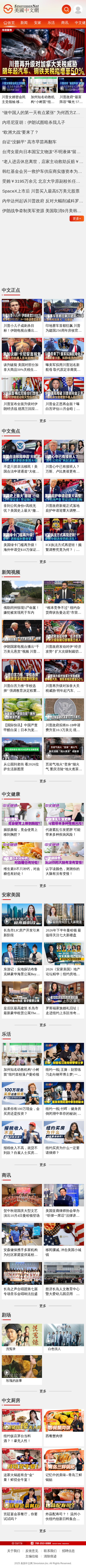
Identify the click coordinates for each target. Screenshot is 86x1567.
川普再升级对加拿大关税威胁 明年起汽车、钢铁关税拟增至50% (63, 688)
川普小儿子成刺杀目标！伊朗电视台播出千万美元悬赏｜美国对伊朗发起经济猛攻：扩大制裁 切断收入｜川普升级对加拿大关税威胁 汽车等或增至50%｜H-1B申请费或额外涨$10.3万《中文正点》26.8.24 (21, 328)
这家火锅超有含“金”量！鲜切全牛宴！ (19, 1477)
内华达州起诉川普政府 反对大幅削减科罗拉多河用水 (43, 201)
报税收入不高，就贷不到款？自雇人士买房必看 (21, 1150)
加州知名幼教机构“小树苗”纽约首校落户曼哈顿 (43, 99)
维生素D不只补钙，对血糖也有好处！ (22, 871)
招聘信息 (68, 1551)
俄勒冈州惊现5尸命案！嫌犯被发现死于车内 (21, 610)
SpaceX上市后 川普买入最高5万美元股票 (41, 191)
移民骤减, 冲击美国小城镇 (63, 1252)
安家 (37, 22)
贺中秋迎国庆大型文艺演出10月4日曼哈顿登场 (22, 1213)
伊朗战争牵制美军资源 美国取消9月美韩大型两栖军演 (43, 210)
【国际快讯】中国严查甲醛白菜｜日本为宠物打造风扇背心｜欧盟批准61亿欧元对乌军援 (21, 727)
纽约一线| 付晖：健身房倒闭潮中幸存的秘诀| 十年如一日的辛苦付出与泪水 (63, 1111)
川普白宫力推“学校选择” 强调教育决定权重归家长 (22, 688)
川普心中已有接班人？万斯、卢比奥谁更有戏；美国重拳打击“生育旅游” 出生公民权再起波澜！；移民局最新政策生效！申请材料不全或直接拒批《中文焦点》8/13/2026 (64, 469)
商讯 (64, 22)
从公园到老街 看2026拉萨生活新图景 (21, 766)
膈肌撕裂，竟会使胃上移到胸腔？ (21, 832)
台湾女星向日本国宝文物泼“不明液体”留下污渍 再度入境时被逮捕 (43, 151)
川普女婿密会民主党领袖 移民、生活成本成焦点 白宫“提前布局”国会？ (14, 99)
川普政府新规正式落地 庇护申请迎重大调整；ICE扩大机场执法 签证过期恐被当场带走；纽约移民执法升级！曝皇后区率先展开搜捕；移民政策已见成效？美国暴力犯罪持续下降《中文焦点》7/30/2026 (63, 508)
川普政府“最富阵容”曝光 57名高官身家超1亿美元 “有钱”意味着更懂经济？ (72, 99)
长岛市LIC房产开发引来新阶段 (22, 932)
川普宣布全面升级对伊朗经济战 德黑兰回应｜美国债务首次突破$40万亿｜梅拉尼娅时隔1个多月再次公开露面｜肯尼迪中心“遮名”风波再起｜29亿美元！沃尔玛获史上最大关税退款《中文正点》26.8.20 (22, 406)
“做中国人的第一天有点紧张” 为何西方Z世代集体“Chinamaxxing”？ (43, 112)
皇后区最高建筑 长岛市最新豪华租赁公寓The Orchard (21, 1010)
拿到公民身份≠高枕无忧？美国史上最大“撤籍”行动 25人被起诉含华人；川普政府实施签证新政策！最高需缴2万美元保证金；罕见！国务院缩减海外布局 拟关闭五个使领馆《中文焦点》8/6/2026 (21, 508)
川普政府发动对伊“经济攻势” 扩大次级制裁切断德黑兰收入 (64, 649)
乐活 (51, 22)
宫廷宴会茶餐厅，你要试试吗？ (21, 1516)
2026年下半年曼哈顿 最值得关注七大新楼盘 (63, 932)
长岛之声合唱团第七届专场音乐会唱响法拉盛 (21, 1291)
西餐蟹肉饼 (54, 1436)
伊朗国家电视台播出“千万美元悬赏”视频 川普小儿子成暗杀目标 (22, 649)
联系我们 (50, 1551)
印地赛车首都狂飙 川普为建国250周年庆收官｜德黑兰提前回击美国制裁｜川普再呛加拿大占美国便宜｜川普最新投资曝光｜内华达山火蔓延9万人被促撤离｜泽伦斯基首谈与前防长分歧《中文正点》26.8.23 (64, 328)
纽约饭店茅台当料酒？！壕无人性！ (17, 1438)
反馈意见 (31, 1551)
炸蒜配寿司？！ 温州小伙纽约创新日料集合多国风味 (63, 1516)
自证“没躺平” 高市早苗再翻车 (29, 142)
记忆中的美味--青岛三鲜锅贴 (64, 1477)
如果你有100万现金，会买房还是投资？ (22, 1111)
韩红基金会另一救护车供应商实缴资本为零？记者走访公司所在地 (43, 171)
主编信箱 (31, 1556)
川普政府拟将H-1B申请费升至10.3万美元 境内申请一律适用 (63, 727)
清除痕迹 (50, 1556)
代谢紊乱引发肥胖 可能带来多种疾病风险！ (63, 832)
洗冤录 (11, 1349)
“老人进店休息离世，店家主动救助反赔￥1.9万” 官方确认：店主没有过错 (43, 161)
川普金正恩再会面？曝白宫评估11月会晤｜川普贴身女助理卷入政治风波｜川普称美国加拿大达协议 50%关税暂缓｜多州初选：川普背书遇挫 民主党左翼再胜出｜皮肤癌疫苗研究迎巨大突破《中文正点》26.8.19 (63, 406)
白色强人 (54, 1349)
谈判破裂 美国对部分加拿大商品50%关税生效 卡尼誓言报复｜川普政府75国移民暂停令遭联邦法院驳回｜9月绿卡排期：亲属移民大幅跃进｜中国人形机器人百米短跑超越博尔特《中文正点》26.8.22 (21, 367)
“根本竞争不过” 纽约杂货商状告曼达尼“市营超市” (63, 610)
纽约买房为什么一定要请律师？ (63, 1150)
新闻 (24, 22)
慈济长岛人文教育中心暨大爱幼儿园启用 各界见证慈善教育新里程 (63, 1291)
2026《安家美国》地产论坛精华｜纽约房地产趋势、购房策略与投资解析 (63, 971)
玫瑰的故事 (14, 1380)
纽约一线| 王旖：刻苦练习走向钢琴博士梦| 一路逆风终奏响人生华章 (63, 1072)
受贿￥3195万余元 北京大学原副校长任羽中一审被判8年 (43, 181)
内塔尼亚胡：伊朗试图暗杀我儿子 (33, 122)
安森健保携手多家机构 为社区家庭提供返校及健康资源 (21, 1252)
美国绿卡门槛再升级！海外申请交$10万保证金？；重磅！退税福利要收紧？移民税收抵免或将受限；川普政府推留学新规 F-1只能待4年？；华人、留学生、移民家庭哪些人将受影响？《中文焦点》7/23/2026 (22, 547)
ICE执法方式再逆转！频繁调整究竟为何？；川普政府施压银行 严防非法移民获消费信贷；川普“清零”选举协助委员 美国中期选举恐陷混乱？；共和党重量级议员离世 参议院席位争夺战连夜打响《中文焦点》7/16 (64, 547)
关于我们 (13, 1551)
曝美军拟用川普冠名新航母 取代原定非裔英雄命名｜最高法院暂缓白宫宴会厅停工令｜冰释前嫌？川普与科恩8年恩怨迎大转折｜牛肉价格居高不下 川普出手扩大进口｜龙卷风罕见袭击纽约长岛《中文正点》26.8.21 (63, 367)
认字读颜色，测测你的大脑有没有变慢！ (63, 871)
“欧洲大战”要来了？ (20, 132)
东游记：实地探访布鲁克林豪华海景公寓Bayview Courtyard (21, 971)
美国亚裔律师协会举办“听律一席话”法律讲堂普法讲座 (63, 1213)
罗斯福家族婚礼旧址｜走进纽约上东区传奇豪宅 (63, 1010)
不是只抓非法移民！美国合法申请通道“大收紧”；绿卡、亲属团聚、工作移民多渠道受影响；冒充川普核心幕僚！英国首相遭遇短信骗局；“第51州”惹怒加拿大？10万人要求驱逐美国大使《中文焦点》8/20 (21, 469)
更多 (77, 218)
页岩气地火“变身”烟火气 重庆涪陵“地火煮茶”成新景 (63, 766)
